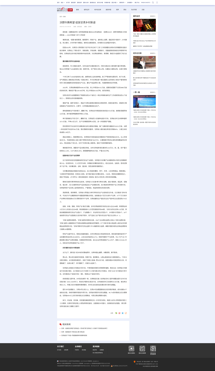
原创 (125, 9)
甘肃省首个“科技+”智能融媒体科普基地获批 (74, 335)
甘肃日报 (79, 26)
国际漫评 (73, 2)
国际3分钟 (86, 2)
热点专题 (134, 9)
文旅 (143, 9)
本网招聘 (66, 350)
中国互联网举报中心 (63, 361)
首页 (58, 2)
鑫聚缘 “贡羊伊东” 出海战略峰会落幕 (142, 46)
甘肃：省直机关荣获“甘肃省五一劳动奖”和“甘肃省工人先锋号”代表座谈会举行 (84, 328)
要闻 (77, 9)
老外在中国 (100, 2)
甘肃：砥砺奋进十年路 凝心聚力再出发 (72, 332)
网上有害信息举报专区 (98, 352)
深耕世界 (121, 2)
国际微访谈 (93, 2)
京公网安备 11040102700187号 (120, 365)
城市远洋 (86, 9)
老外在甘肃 (98, 9)
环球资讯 (77, 350)
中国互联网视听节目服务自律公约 (64, 365)
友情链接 (102, 350)
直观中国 (108, 9)
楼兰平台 (137, 2)
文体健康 (129, 2)
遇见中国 (114, 2)
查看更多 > (153, 16)
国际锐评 (79, 2)
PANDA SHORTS (145, 2)
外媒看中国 (107, 2)
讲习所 (68, 2)
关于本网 (59, 350)
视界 (117, 9)
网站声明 (95, 350)
